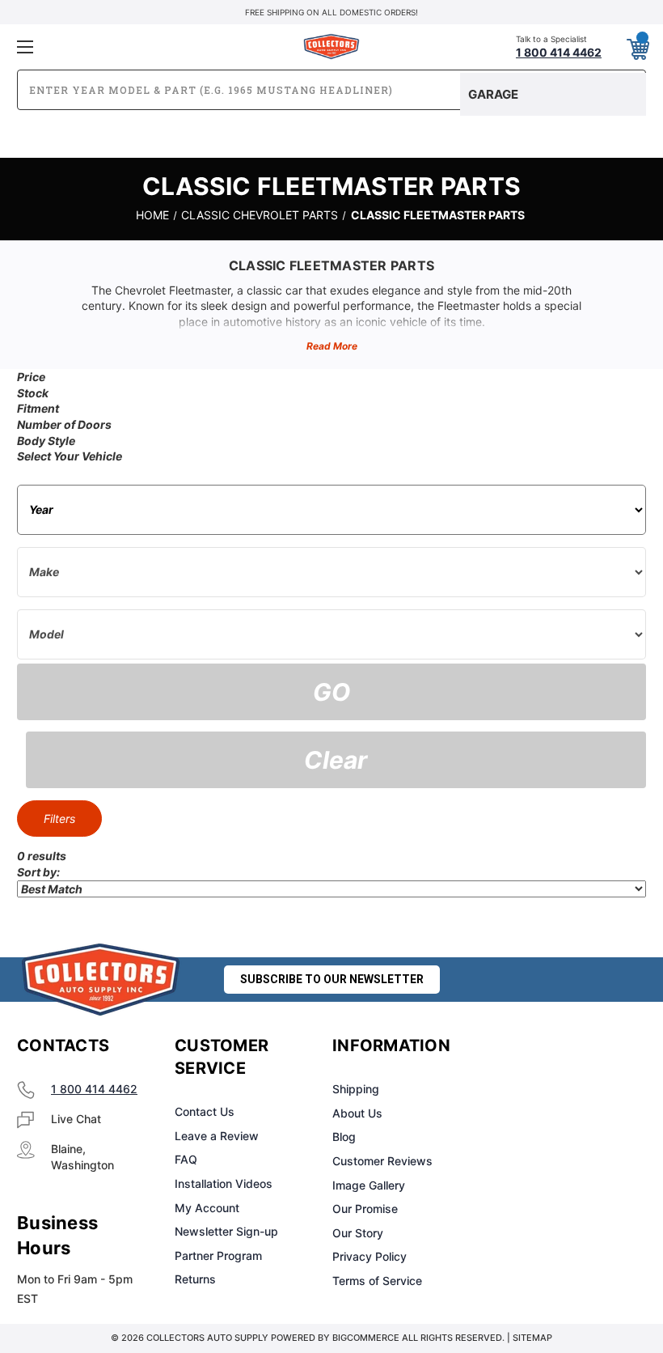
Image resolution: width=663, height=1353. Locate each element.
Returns (195, 1279)
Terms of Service (377, 1280)
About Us (357, 1113)
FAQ (186, 1159)
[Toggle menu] (121, 46)
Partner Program (218, 1255)
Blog (344, 1136)
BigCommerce (365, 1337)
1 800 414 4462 (94, 1089)
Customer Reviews (382, 1161)
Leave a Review (217, 1136)
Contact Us (204, 1111)
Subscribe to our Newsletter (332, 979)
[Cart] (637, 46)
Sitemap (532, 1337)
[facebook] (514, 1046)
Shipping (355, 1089)
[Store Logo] (101, 979)
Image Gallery (368, 1185)
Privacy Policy (369, 1256)
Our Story (357, 1233)
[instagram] (555, 1046)
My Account (207, 1208)
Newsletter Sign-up (226, 1231)
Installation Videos (223, 1183)
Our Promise (365, 1208)
